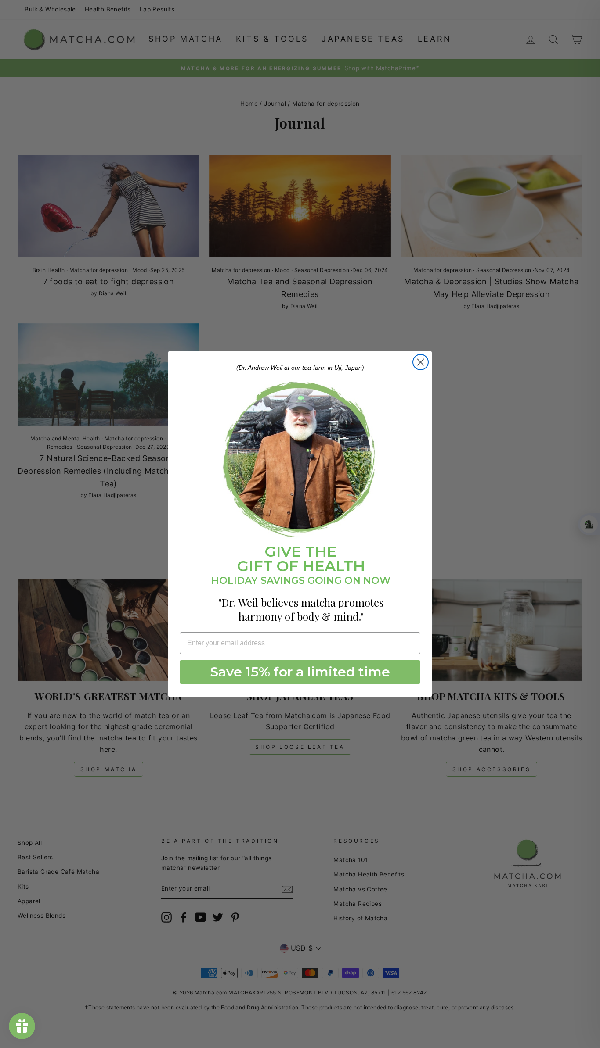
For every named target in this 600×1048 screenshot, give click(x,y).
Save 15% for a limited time (300, 672)
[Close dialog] (420, 362)
